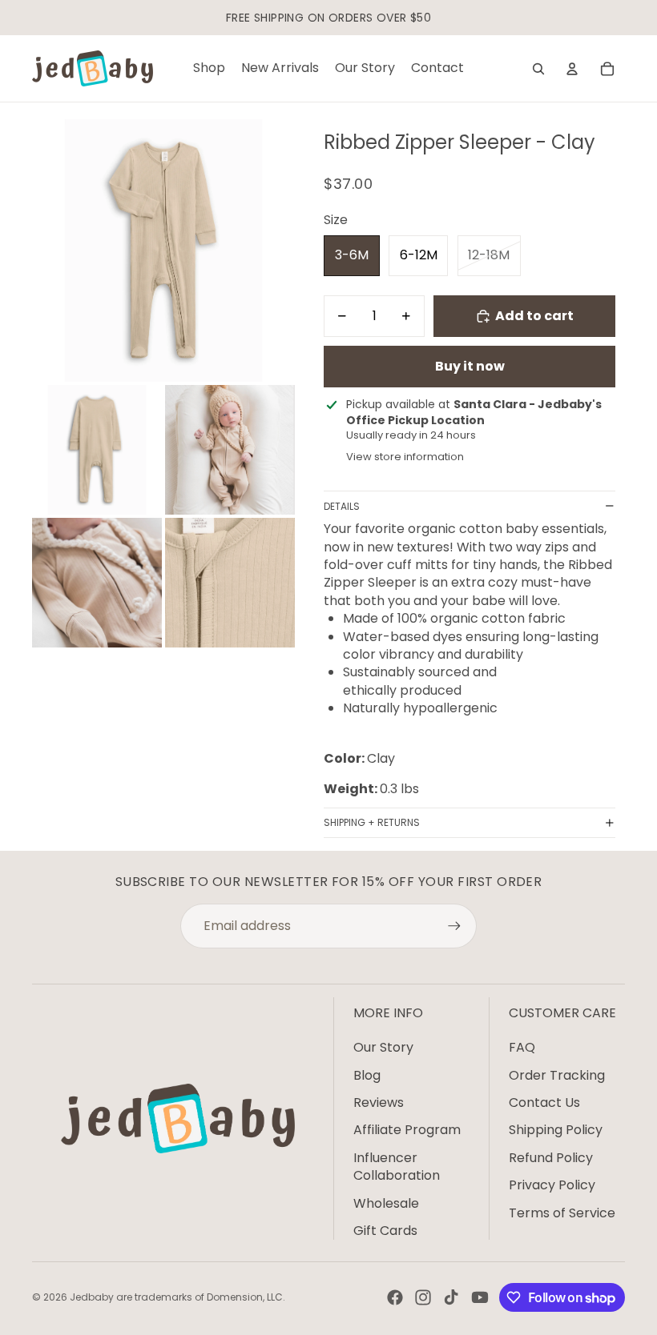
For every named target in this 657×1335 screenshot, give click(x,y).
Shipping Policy (556, 1130)
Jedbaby (92, 1297)
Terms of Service (562, 1213)
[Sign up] (454, 926)
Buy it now (470, 366)
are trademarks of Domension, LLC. (200, 1297)
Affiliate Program (407, 1130)
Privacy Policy (552, 1185)
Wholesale (386, 1203)
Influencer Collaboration (396, 1167)
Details (342, 506)
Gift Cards (385, 1230)
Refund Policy (551, 1158)
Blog (367, 1075)
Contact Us (544, 1102)
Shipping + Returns (372, 822)
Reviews (378, 1102)
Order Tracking (557, 1075)
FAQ (522, 1047)
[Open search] (538, 68)
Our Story (383, 1047)
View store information (405, 456)
